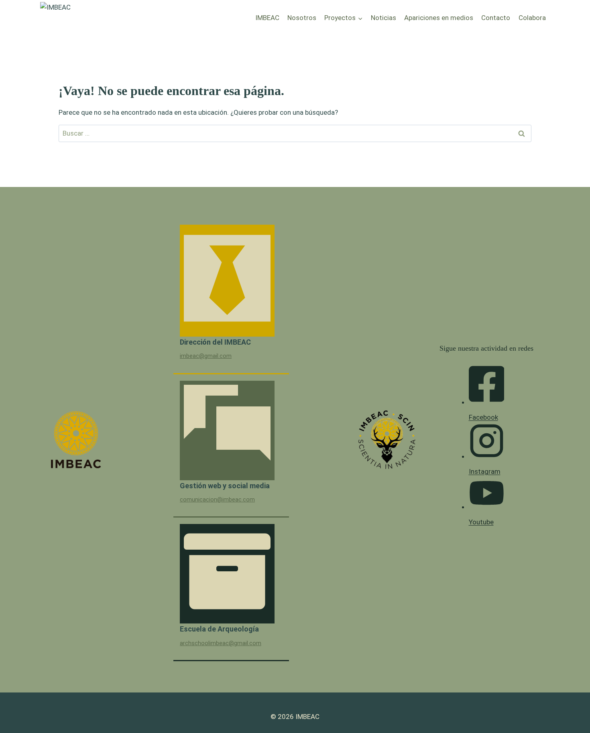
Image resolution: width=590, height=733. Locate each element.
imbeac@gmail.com (206, 356)
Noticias (383, 18)
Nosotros (301, 18)
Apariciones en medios (438, 18)
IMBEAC (267, 18)
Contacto (495, 18)
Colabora (532, 18)
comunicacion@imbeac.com (217, 499)
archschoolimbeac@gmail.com (220, 643)
